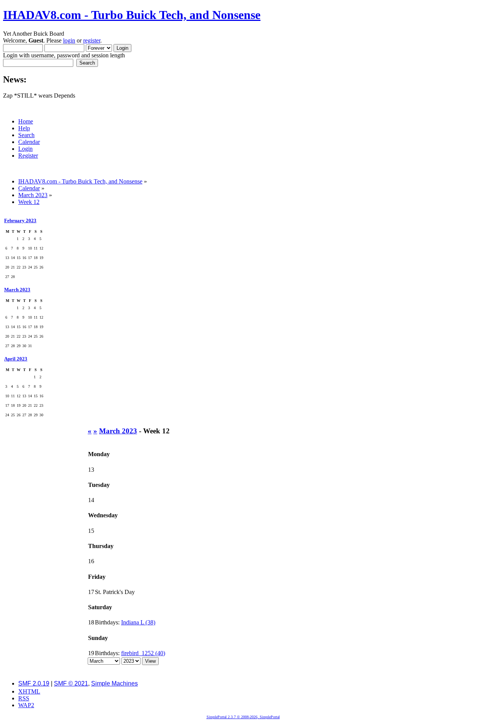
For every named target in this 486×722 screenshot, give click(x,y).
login (69, 40)
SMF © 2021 (71, 683)
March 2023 (17, 289)
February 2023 (20, 220)
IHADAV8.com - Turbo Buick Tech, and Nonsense (131, 15)
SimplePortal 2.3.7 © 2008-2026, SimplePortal (243, 717)
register (91, 40)
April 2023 (15, 359)
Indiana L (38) (138, 622)
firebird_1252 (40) (143, 653)
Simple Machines (114, 683)
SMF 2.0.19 (33, 683)
